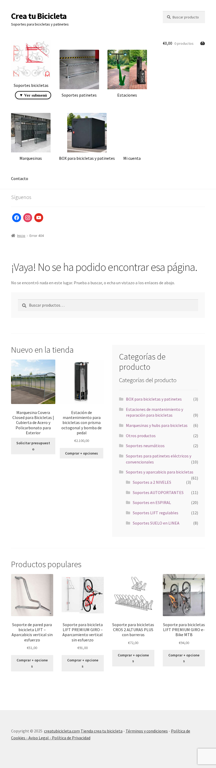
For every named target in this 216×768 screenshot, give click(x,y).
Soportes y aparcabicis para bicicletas (159, 472)
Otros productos (141, 435)
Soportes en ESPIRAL (152, 502)
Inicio (21, 235)
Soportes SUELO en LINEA (156, 523)
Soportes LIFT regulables (155, 512)
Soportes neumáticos (145, 445)
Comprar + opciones (81, 453)
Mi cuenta (132, 158)
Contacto (19, 178)
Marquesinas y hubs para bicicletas (157, 425)
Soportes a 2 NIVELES (152, 482)
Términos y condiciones (147, 731)
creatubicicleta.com (62, 731)
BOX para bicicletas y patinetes (154, 399)
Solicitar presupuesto (33, 446)
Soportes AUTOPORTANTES (158, 492)
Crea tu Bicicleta (39, 16)
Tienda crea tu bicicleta (101, 731)
